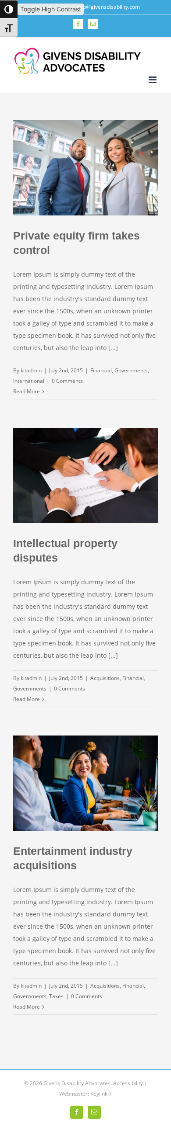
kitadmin (31, 370)
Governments (131, 370)
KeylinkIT (101, 1093)
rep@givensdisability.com (109, 6)
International (28, 381)
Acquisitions (105, 678)
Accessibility (128, 1083)
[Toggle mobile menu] (153, 79)
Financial (101, 370)
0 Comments (67, 381)
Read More (26, 391)
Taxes (56, 996)
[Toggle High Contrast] (9, 9)
